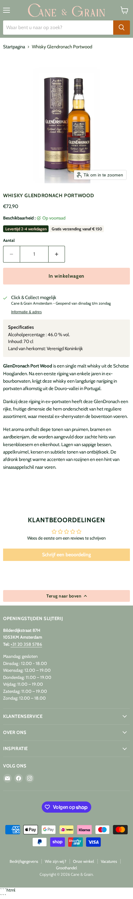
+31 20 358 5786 (26, 644)
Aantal (9, 240)
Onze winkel (83, 861)
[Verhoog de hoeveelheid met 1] (57, 254)
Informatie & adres (26, 312)
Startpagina (14, 47)
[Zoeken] (121, 27)
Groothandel (66, 867)
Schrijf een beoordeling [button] (66, 555)
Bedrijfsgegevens (24, 861)
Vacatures (109, 861)
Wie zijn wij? (55, 861)
